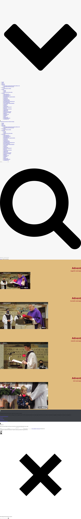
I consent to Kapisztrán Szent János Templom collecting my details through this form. (14, 429)
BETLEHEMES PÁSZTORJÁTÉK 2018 (9, 101)
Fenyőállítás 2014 (6, 119)
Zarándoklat (5, 115)
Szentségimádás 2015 (6, 118)
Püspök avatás (5, 109)
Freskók (4, 91)
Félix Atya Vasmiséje (6, 102)
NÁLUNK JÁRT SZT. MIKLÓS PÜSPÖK (9, 96)
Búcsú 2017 (5, 107)
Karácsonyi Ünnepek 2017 (7, 148)
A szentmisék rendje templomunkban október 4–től (11, 85)
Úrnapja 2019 (5, 97)
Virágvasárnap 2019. (6, 100)
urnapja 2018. (5, 104)
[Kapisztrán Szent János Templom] (7, 121)
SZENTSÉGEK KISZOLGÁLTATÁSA (8, 86)
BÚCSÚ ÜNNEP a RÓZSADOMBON (8, 103)
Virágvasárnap (5, 106)
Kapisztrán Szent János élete (7, 92)
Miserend (3, 84)
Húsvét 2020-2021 (6, 94)
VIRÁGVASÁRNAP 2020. (7, 136)
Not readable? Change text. (36, 428)
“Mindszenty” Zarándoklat (7, 108)
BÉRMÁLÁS (5, 113)
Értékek (3, 89)
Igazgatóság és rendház (7, 88)
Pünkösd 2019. (5, 98)
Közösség (3, 87)
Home (1, 259)
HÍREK (3, 124)
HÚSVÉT (4, 116)
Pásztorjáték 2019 (6, 95)
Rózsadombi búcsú (6, 99)
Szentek (4, 90)
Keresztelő (5, 105)
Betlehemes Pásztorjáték (7, 111)
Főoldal (3, 82)
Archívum (3, 93)
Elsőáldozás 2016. (6, 114)
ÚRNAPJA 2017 (5, 110)
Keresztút (3, 83)
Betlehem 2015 (5, 117)
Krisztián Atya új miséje (7, 112)
